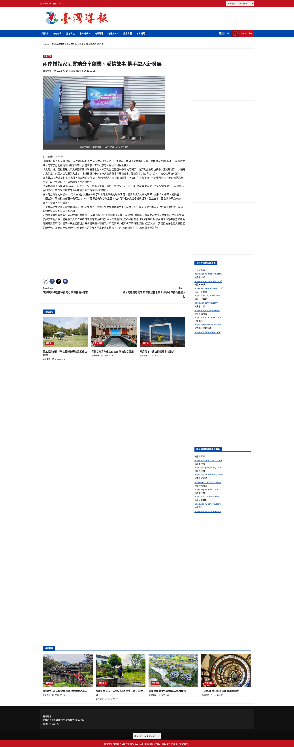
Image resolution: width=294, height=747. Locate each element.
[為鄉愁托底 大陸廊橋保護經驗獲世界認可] (68, 670)
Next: (154, 292)
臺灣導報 (47, 70)
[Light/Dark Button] (222, 33)
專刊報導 (83, 33)
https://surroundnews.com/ (208, 288)
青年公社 (70, 33)
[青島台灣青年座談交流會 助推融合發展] (114, 332)
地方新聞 (140, 33)
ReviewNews (168, 743)
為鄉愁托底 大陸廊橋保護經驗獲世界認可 (65, 691)
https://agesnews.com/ (206, 302)
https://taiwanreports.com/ (208, 273)
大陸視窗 (44, 33)
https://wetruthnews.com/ (207, 295)
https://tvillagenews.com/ (207, 331)
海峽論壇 (99, 33)
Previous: (65, 290)
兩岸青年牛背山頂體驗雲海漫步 (157, 351)
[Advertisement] (114, 255)
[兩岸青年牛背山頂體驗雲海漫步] (162, 332)
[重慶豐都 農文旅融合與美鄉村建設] (173, 670)
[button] (228, 33)
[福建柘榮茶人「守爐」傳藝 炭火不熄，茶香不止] (120, 670)
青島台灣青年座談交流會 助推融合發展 (112, 351)
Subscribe (246, 33)
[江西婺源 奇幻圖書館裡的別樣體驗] (226, 670)
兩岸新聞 (57, 33)
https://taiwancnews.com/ (207, 317)
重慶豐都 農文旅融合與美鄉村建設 (167, 691)
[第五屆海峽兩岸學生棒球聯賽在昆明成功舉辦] (65, 332)
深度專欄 (127, 33)
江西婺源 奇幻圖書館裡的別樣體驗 (220, 691)
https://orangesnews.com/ (207, 324)
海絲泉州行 (113, 33)
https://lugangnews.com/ (207, 310)
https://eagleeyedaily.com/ (208, 281)
